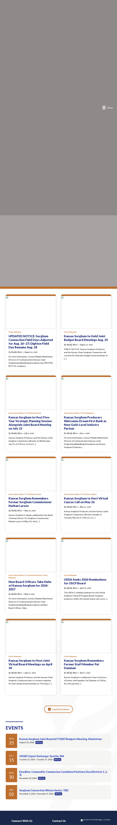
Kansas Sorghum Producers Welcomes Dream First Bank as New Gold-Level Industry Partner (85, 422)
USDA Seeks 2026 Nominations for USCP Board (85, 581)
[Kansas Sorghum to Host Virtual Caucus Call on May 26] (86, 474)
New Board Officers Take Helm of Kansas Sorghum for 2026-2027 (30, 585)
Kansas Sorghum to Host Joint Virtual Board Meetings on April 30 (30, 664)
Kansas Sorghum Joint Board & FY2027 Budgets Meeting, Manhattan (60, 739)
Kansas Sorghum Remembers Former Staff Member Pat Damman (84, 664)
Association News (16, 413)
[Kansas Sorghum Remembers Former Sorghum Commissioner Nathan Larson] (31, 474)
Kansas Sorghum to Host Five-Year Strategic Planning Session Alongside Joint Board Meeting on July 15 (30, 422)
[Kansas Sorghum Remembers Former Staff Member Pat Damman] (86, 636)
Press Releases (15, 332)
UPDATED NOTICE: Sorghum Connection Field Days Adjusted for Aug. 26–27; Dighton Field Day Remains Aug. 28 (31, 341)
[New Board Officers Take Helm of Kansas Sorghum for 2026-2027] (31, 555)
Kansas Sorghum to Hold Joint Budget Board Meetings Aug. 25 (86, 338)
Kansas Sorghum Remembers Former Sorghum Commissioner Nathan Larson (30, 501)
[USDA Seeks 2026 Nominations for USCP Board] (86, 555)
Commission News (33, 413)
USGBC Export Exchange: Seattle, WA (41, 756)
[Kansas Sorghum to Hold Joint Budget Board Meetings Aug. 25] (86, 312)
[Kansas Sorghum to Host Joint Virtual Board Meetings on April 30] (31, 636)
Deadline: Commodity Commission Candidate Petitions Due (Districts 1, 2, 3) (63, 773)
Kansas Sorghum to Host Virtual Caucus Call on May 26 (86, 500)
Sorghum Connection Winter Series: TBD (43, 790)
